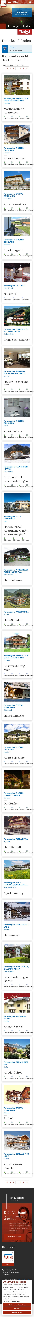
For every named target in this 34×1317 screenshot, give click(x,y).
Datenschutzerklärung (11, 1301)
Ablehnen (17, 1309)
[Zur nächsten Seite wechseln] (23, 68)
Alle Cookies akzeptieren (17, 1305)
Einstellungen (17, 1312)
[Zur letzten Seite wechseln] (27, 68)
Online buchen (22, 12)
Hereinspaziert (14, 1237)
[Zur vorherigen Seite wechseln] (10, 68)
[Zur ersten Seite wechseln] (7, 68)
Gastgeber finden (21, 26)
